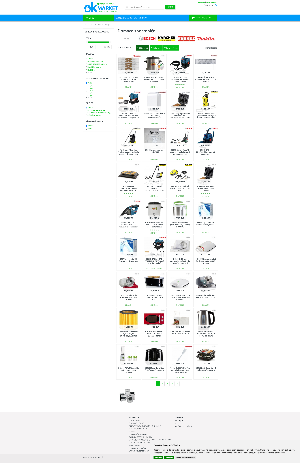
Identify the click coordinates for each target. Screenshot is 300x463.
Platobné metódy (136, 423)
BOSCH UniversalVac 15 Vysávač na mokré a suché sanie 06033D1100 (180, 152)
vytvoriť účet (211, 2)
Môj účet (178, 424)
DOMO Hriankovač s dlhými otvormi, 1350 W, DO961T (154, 297)
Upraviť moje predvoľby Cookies (142, 451)
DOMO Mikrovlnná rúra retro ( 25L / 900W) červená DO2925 (154, 334)
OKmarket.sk (98, 457)
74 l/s (90, 88)
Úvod (86, 25)
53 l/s (90, 86)
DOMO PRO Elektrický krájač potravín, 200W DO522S (128, 297)
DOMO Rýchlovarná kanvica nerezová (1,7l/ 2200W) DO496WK (206, 334)
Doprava (133, 18)
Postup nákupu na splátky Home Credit (145, 426)
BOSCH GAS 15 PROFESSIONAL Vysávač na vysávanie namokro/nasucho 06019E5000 (205, 154)
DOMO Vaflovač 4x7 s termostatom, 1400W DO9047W (205, 188)
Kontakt (132, 432)
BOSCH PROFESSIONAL (97, 64)
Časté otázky (209, 5)
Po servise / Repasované (97, 110)
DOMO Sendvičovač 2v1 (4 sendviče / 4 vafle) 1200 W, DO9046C (180, 297)
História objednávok (183, 426)
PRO (90, 129)
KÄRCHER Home (94, 67)
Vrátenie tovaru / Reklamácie (141, 443)
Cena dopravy (135, 420)
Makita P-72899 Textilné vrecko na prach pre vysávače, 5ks (128, 79)
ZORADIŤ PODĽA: (125, 47)
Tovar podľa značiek (137, 448)
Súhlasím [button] (158, 457)
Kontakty (142, 18)
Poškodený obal (94, 115)
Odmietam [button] (169, 457)
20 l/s (90, 93)
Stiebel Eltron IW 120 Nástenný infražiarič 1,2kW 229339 (205, 79)
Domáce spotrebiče (102, 25)
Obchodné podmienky (138, 434)
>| (177, 383)
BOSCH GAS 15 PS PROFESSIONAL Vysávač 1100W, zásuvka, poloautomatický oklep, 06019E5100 (180, 81)
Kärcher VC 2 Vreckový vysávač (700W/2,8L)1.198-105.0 (180, 188)
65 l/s (90, 95)
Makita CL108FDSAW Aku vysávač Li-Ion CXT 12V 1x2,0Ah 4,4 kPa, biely (180, 370)
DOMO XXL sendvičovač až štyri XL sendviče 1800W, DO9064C (205, 261)
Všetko (90, 58)
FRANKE (91, 70)
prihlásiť (201, 2)
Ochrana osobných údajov (140, 437)
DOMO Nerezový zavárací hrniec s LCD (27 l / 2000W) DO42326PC (154, 79)
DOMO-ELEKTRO (95, 61)
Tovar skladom (210, 48)
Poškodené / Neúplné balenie (99, 113)
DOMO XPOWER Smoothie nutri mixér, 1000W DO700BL (128, 370)
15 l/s (90, 90)
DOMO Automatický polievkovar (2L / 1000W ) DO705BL (180, 225)
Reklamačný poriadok (138, 429)
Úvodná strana (122, 18)
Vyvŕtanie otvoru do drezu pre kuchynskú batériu (150, 440)
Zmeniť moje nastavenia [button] (185, 457)
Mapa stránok (135, 445)
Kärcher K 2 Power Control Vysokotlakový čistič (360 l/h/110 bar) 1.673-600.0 (205, 116)
